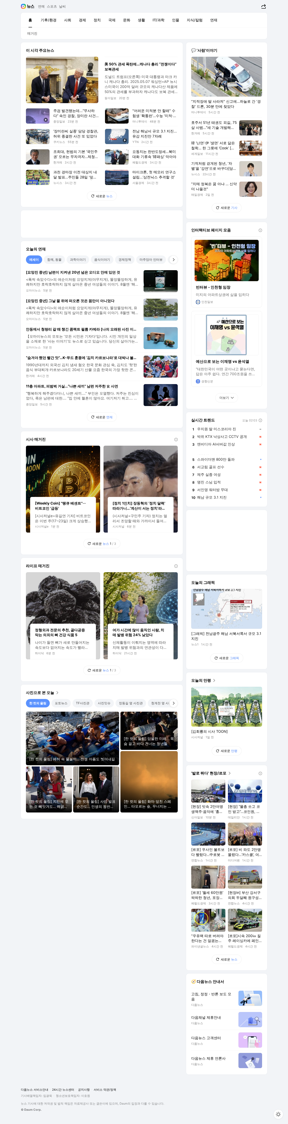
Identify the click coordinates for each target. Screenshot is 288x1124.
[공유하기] (263, 6)
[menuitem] (30, 20)
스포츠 (52, 6)
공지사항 (84, 1089)
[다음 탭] (173, 259)
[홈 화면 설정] (278, 1114)
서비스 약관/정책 (105, 1089)
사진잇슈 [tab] (104, 703)
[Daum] (24, 6)
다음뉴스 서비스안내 (34, 1089)
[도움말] (176, 439)
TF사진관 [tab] (82, 703)
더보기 (224, 398)
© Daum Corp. (31, 1109)
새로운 (104, 196)
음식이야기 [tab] (102, 260)
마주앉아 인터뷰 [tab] (151, 260)
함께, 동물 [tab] (54, 260)
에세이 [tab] (34, 260)
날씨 (62, 6)
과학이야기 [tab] (78, 260)
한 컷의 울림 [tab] (37, 703)
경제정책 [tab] (124, 260)
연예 (41, 6)
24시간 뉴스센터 (63, 1089)
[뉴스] (30, 6)
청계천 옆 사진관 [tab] (163, 703)
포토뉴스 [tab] (61, 703)
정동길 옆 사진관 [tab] (131, 703)
